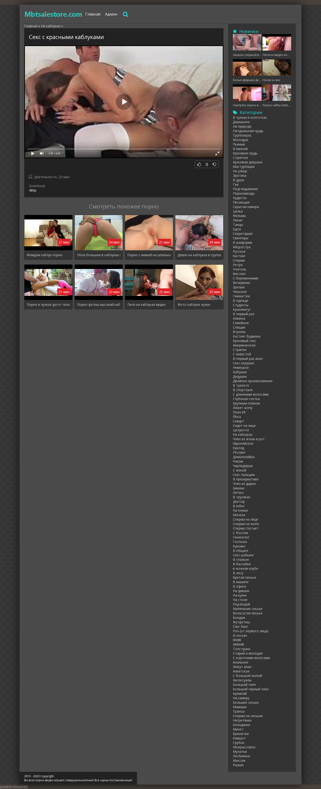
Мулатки (240, 751)
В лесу (238, 573)
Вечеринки (241, 282)
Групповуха (242, 135)
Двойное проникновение (253, 381)
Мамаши (240, 707)
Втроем (239, 332)
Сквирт (238, 421)
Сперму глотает (245, 528)
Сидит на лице (244, 425)
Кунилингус (242, 309)
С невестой (242, 354)
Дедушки (240, 376)
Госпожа (240, 541)
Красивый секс (244, 340)
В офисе (239, 586)
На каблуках (242, 434)
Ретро (238, 265)
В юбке (238, 506)
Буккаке (239, 546)
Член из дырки (244, 483)
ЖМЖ (237, 640)
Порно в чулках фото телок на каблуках (48, 304)
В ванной (240, 148)
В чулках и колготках (250, 117)
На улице (240, 171)
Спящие (239, 327)
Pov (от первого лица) (250, 631)
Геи (236, 184)
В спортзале (243, 390)
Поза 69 (239, 412)
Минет (238, 729)
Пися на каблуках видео (146, 304)
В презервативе (245, 479)
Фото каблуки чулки (194, 304)
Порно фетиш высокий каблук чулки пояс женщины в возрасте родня (98, 304)
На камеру (241, 698)
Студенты (240, 305)
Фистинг (239, 273)
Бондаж (239, 617)
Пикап (238, 220)
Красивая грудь (245, 153)
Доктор (239, 501)
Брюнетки (241, 733)
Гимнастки (241, 296)
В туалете (241, 385)
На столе (240, 599)
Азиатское (241, 671)
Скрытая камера (246, 206)
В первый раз (243, 314)
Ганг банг (240, 626)
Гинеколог (241, 537)
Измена (239, 318)
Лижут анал (242, 666)
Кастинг (239, 256)
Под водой (241, 604)
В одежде (240, 300)
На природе (242, 126)
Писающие (241, 202)
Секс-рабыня (243, 555)
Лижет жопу (242, 407)
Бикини (238, 488)
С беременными (245, 278)
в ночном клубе (245, 568)
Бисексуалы (242, 680)
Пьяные (239, 144)
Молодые (240, 139)
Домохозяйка (243, 457)
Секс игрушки (243, 363)
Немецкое (241, 367)
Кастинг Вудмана (246, 336)
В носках (240, 635)
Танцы (238, 224)
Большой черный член (251, 689)
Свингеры (240, 238)
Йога (237, 416)
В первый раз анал (248, 358)
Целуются (241, 430)
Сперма (239, 260)
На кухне (240, 595)
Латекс (238, 492)
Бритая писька (244, 577)
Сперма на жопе (246, 524)
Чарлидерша (243, 465)
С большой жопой (247, 675)
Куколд (238, 448)
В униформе (242, 242)
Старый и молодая (248, 653)
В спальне (241, 559)
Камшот (239, 738)
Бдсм (237, 229)
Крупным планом (246, 403)
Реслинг (239, 452)
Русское (239, 251)
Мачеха (239, 515)
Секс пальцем (244, 474)
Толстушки (241, 649)
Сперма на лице (245, 519)
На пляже (240, 510)
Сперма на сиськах (248, 716)
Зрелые (239, 287)
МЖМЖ (238, 644)
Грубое (238, 742)
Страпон (240, 349)
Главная (92, 14)
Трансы (239, 711)
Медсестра (242, 247)
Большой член (244, 684)
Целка (238, 211)
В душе (238, 180)
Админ (111, 14)
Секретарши (242, 233)
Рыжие (238, 765)
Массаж (239, 760)
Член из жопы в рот (249, 439)
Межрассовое (244, 747)
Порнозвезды (243, 193)
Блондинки (241, 724)
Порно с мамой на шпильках (149, 255)
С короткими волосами (251, 658)
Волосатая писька (247, 613)
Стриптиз (240, 157)
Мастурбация (243, 166)
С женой (239, 470)
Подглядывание (245, 189)
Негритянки (242, 720)
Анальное (240, 662)
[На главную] (53, 14)
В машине (241, 582)
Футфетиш (241, 622)
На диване (241, 591)
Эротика (239, 175)
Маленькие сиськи (247, 608)
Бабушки (240, 372)
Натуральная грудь (248, 131)
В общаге (240, 550)
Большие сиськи (246, 702)
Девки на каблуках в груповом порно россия (199, 255)
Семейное (241, 323)
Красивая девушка (247, 162)
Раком (238, 461)
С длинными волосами (251, 394)
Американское (244, 345)
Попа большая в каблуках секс (98, 255)
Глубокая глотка (246, 398)
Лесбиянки (241, 756)
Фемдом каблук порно (45, 255)
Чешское (240, 291)
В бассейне (242, 564)
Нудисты (240, 198)
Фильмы (239, 215)
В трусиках (241, 497)
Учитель (239, 269)
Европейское (243, 443)
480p (32, 190)
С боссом (240, 532)
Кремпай (240, 693)
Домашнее (241, 122)
